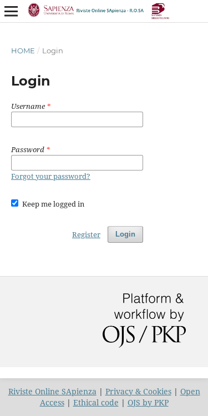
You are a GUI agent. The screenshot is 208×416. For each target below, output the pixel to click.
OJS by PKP (148, 402)
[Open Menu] (11, 11)
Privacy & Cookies (138, 391)
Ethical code (96, 402)
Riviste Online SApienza (52, 391)
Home (23, 50)
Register (86, 234)
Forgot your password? (50, 176)
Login (125, 234)
